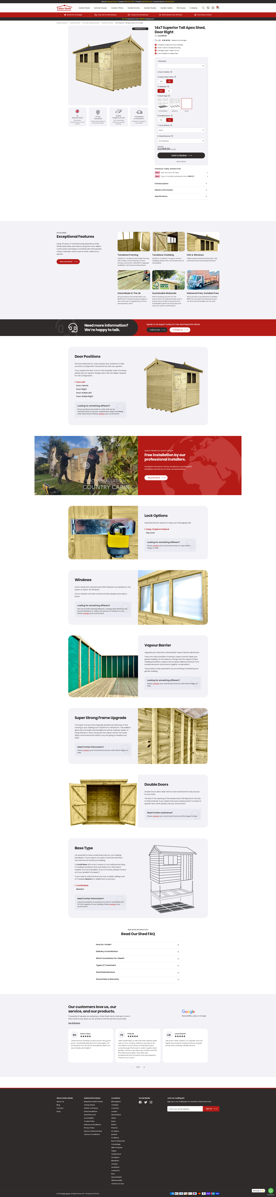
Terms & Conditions (92, 1134)
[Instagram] (151, 1102)
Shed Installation (90, 1111)
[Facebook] (140, 1102)
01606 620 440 (147, 1)
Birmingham (116, 1101)
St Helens (115, 1131)
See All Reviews (74, 1023)
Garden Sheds (84, 8)
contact (101, 414)
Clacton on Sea (117, 1183)
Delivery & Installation (92, 1124)
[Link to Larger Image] (108, 65)
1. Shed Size (162, 61)
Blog (58, 1105)
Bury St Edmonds (118, 1141)
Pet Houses (181, 8)
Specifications (161, 196)
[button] (217, 7)
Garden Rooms (134, 8)
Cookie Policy (89, 1121)
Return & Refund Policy (93, 1131)
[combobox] (203, 8)
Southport (115, 1167)
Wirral (113, 1118)
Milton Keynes (116, 1147)
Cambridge (116, 1144)
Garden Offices (117, 8)
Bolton (114, 1124)
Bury (113, 1174)
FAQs (59, 1111)
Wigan (113, 1151)
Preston (114, 1128)
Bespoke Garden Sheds (93, 1101)
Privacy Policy (89, 1128)
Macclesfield (116, 1177)
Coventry (115, 1108)
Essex (113, 1121)
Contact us (178, 330)
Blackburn (115, 1160)
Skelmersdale (116, 1180)
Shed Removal (90, 1115)
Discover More (66, 261)
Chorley (114, 1164)
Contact (60, 1108)
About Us (60, 1101)
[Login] (213, 7)
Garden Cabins (166, 8)
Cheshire (114, 1105)
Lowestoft (115, 1170)
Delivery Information (164, 190)
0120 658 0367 (169, 1)
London (114, 1111)
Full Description (161, 183)
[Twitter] (145, 1102)
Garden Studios (150, 8)
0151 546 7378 (129, 1)
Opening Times (112, 1)
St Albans (115, 1138)
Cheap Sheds (89, 1105)
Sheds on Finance (91, 1108)
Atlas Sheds (64, 7)
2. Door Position (180, 72)
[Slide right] (144, 1067)
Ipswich (114, 1134)
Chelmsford (116, 1154)
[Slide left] (131, 1067)
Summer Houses (100, 8)
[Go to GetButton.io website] (270, 1194)
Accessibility (89, 1118)
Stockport (115, 1157)
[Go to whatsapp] (271, 1190)
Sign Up (209, 1109)
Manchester (116, 1115)
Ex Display (194, 8)
